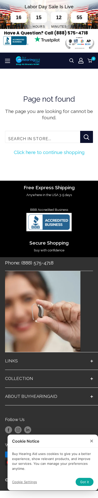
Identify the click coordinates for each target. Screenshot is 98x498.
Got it (84, 482)
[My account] (80, 60)
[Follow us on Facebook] (8, 429)
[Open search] (71, 60)
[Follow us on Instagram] (18, 429)
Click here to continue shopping (49, 152)
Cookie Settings (24, 482)
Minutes (59, 26)
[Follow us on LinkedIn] (27, 429)
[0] (90, 60)
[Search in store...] (86, 137)
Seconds (79, 26)
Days (18, 26)
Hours (39, 26)
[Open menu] (7, 61)
